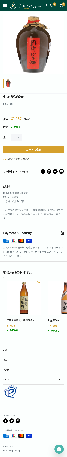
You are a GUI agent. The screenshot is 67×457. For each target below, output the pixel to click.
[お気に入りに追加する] (39, 282)
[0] (61, 5)
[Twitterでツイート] (55, 171)
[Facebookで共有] (43, 171)
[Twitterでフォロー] (11, 420)
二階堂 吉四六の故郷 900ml (20, 320)
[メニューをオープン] (5, 5)
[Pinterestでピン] (49, 171)
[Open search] (39, 5)
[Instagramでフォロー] (18, 420)
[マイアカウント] (45, 5)
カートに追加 (33, 149)
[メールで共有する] (61, 171)
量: (4, 137)
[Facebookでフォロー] (5, 420)
